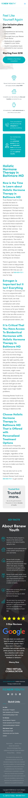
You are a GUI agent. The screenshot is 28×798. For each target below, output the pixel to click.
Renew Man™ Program (9, 710)
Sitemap (18, 752)
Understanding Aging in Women (11, 725)
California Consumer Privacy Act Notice (14, 750)
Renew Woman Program (9, 720)
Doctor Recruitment (14, 746)
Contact (5, 735)
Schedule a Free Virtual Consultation (14, 60)
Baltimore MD (11, 681)
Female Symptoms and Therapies (11, 723)
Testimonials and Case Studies (11, 733)
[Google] (16, 694)
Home (4, 681)
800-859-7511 (18, 272)
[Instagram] (12, 694)
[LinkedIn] (20, 694)
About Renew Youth (8, 731)
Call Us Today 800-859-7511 (14, 796)
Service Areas (18, 743)
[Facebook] (8, 694)
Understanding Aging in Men (10, 714)
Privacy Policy (10, 752)
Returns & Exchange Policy (14, 748)
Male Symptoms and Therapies (11, 712)
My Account (9, 743)
